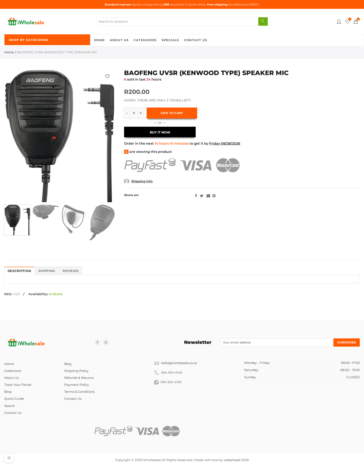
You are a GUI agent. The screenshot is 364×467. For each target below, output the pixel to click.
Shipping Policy (76, 371)
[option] (59, 135)
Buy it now (160, 132)
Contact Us (195, 40)
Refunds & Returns (79, 378)
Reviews (71, 271)
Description (19, 271)
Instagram (106, 342)
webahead (232, 460)
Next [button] (103, 136)
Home (99, 40)
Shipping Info (142, 181)
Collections (12, 371)
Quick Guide (14, 399)
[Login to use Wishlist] (107, 76)
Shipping (46, 271)
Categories (145, 40)
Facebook (196, 196)
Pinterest (213, 196)
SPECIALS (170, 40)
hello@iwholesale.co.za (179, 363)
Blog (7, 392)
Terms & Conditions (79, 392)
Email (208, 196)
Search (9, 406)
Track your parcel (17, 385)
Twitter (201, 196)
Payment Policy (76, 385)
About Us (119, 40)
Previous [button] (15, 136)
